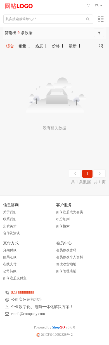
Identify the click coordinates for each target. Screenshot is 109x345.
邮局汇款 (9, 257)
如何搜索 (63, 226)
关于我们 (9, 212)
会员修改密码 (66, 250)
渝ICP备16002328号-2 (56, 335)
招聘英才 (9, 226)
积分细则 (63, 219)
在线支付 (9, 264)
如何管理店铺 (66, 271)
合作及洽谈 (11, 233)
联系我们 (9, 219)
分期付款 (9, 250)
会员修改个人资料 (69, 257)
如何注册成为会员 (69, 212)
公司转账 (9, 271)
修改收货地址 (66, 264)
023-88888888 (22, 292)
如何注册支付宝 (15, 278)
